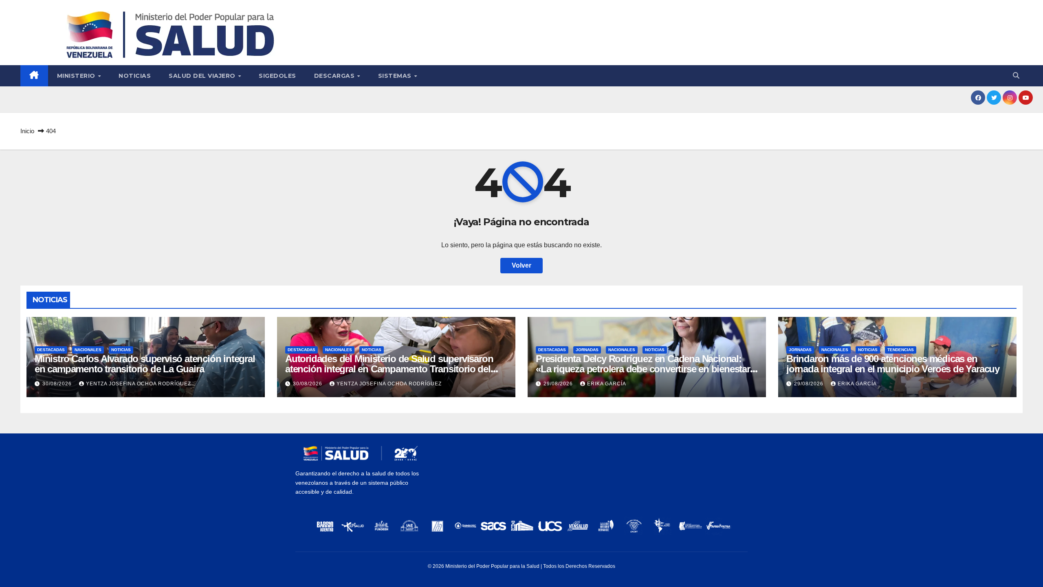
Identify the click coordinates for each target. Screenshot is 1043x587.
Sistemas (396, 75)
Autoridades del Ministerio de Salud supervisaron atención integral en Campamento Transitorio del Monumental (389, 369)
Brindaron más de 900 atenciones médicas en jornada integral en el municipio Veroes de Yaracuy (892, 363)
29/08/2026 (559, 384)
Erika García (606, 384)
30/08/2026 (57, 384)
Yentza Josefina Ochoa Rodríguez (138, 384)
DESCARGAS (335, 75)
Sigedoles (277, 75)
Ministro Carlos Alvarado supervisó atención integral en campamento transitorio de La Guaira (145, 363)
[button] (1016, 75)
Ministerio (77, 75)
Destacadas (51, 349)
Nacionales (88, 349)
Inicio (27, 131)
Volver (521, 265)
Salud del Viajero (203, 75)
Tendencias (900, 349)
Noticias (135, 75)
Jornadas (587, 349)
